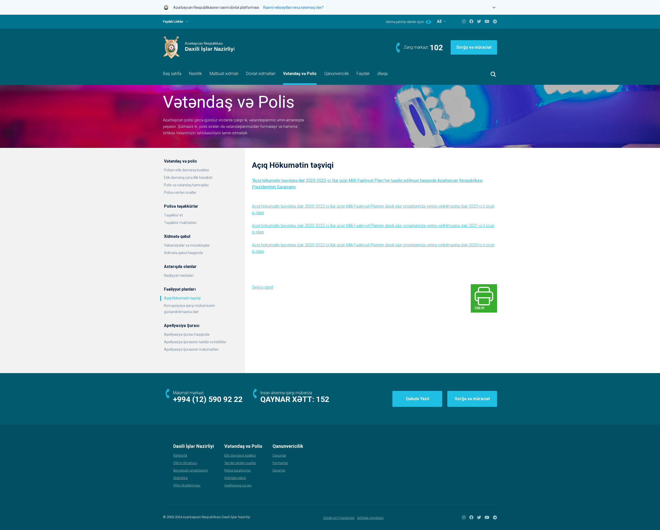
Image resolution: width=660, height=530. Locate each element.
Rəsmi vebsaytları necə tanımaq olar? (293, 7)
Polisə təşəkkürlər (237, 470)
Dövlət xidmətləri (260, 73)
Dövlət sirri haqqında (338, 518)
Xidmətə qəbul (235, 478)
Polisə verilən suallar (180, 192)
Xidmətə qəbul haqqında (183, 253)
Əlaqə (382, 73)
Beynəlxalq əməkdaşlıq (190, 470)
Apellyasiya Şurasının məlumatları (191, 349)
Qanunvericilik (336, 73)
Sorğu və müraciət (473, 47)
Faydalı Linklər (173, 21)
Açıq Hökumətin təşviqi (182, 298)
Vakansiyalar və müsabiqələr (187, 245)
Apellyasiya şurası (238, 485)
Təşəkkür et (173, 215)
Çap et (479, 307)
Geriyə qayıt (262, 287)
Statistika (180, 478)
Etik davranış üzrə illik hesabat (188, 177)
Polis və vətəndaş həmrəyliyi (186, 185)
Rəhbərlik (180, 455)
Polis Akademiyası (186, 485)
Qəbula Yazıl (417, 398)
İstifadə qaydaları (370, 518)
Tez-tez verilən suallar (240, 463)
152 (322, 399)
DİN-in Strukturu (185, 463)
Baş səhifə (172, 73)
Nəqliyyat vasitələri (179, 275)
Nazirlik (195, 73)
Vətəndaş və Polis (300, 73)
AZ (440, 21)
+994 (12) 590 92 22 (208, 399)
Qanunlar (279, 455)
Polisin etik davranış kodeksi (186, 170)
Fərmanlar (280, 463)
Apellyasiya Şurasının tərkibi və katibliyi (195, 342)
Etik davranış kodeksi (240, 455)
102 (436, 47)
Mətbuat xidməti (224, 73)
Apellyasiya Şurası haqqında (186, 334)
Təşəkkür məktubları (180, 223)
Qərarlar (279, 470)
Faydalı (363, 73)
